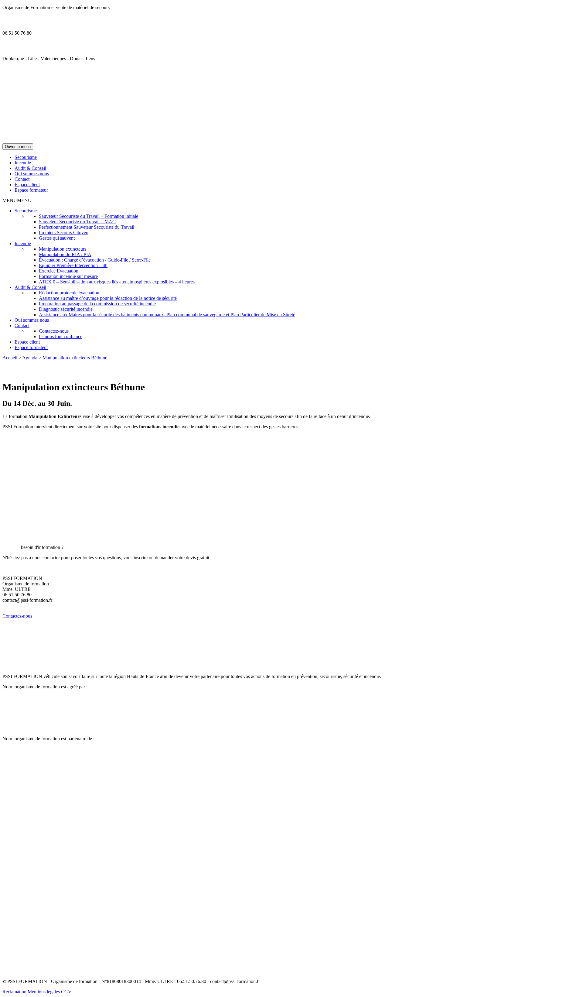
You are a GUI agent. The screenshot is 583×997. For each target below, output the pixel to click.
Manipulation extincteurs (62, 249)
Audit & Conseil (30, 168)
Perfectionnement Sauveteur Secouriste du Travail (86, 227)
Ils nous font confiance (60, 336)
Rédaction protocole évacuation (69, 292)
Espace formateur (31, 190)
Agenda (30, 357)
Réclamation (14, 991)
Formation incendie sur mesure (68, 276)
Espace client (27, 184)
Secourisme (26, 157)
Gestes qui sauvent (57, 238)
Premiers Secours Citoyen (63, 232)
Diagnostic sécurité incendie (66, 309)
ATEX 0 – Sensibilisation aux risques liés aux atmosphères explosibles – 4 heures (117, 281)
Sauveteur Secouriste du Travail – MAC (77, 221)
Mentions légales (44, 991)
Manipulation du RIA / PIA (65, 254)
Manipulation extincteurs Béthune (75, 357)
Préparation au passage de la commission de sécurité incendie (97, 303)
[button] (17, 200)
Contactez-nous (54, 331)
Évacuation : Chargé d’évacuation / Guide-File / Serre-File (95, 259)
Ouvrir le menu (18, 146)
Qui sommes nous (32, 173)
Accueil (10, 357)
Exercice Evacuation (58, 270)
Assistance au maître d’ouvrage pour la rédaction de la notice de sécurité (108, 298)
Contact (22, 179)
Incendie (23, 162)
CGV (66, 991)
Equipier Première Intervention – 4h (73, 265)
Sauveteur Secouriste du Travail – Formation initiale (88, 216)
